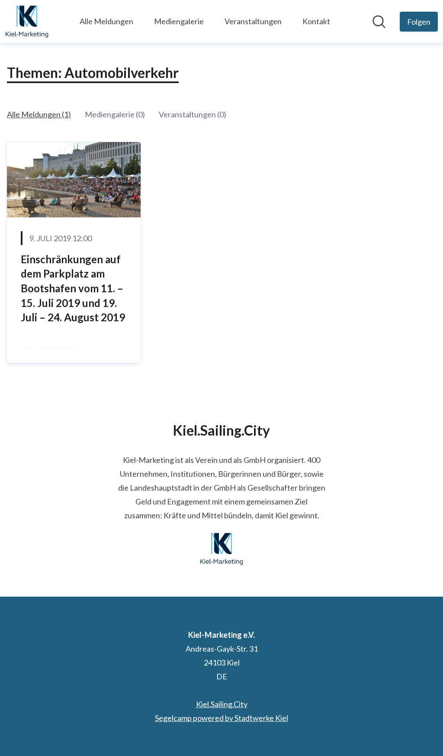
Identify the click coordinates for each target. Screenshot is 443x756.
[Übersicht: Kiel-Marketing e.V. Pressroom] (26, 21)
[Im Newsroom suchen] (379, 22)
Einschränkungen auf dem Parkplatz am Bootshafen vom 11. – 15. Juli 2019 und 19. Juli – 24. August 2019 (73, 288)
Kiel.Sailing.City (221, 704)
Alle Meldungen (106, 21)
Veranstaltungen (253, 21)
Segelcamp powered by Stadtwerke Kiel (221, 718)
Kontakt (316, 21)
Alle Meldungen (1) (39, 114)
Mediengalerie (179, 21)
